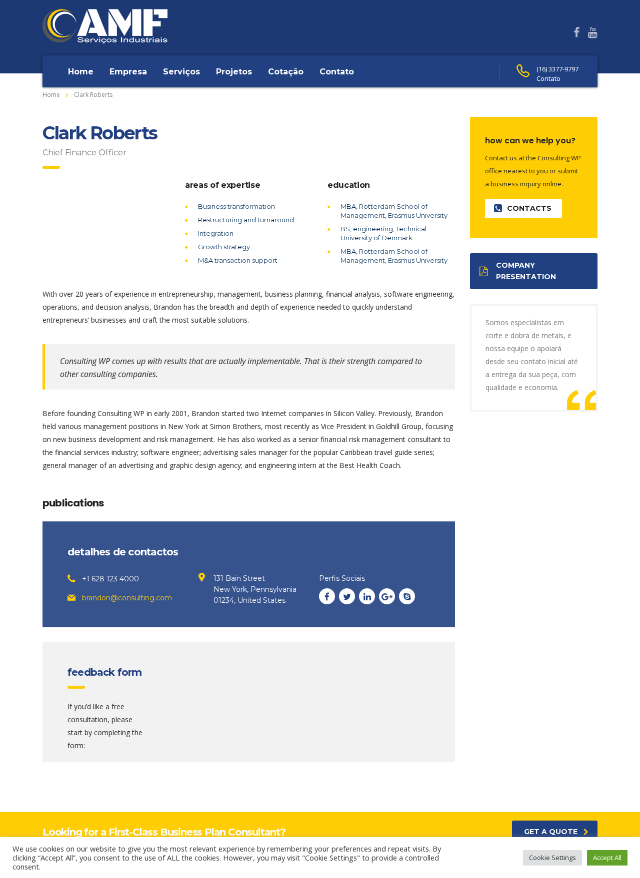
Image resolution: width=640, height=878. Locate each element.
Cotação (286, 71)
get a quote (551, 831)
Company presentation (526, 271)
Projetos (234, 71)
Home (81, 71)
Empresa (128, 71)
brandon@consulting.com (127, 597)
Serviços (181, 71)
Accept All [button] (607, 857)
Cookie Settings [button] (552, 857)
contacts (529, 208)
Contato (337, 71)
